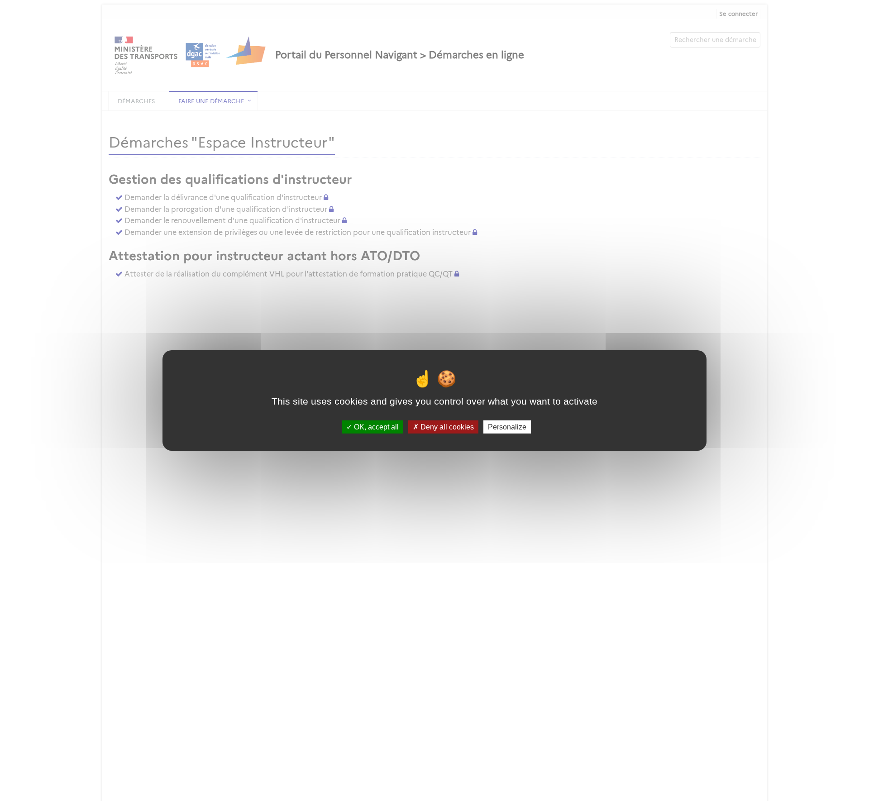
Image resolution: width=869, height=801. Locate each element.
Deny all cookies (446, 427)
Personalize (507, 427)
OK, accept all (375, 427)
